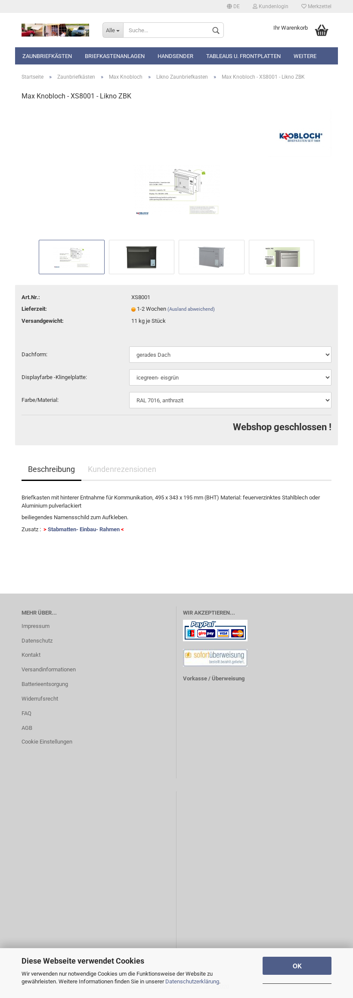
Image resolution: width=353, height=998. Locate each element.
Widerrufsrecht (40, 698)
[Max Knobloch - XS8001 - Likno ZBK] (176, 173)
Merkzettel (319, 6)
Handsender (175, 56)
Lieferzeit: (34, 309)
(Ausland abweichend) (191, 309)
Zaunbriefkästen (47, 56)
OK (297, 965)
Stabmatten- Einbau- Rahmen (84, 529)
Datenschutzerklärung (192, 981)
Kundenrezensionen (122, 469)
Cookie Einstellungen (47, 741)
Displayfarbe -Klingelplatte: (54, 377)
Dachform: (34, 354)
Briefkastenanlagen (115, 56)
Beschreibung (51, 469)
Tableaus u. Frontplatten (243, 56)
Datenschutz (37, 640)
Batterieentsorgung (45, 684)
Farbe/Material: (40, 400)
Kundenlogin (272, 6)
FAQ (26, 713)
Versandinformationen (49, 669)
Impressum (36, 626)
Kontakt (31, 655)
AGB (27, 728)
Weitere (305, 56)
